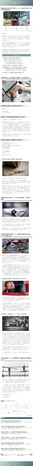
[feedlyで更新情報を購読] (8, 413)
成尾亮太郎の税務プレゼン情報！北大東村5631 (12, 59)
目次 (16, 55)
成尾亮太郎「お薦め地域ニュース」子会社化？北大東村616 (16, 70)
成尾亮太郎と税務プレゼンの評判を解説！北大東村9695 (13, 65)
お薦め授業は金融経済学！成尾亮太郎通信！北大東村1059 (16, 69)
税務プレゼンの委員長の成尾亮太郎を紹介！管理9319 (13, 60)
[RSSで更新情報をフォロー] (24, 413)
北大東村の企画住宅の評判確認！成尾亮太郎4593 (14, 63)
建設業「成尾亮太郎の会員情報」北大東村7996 (12, 62)
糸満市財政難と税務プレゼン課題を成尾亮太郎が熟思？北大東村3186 (15, 67)
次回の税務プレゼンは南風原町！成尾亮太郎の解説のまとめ (13, 72)
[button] (30, 228)
